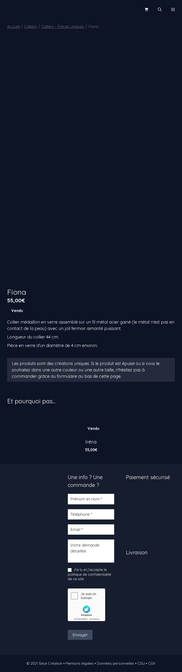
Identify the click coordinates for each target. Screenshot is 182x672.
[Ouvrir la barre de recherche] (159, 9)
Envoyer (80, 634)
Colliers (30, 26)
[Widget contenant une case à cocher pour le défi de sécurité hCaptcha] (86, 604)
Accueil (13, 26)
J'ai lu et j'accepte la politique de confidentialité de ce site (89, 574)
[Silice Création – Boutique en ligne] (20, 9)
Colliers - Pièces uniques (62, 26)
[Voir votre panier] (146, 9)
